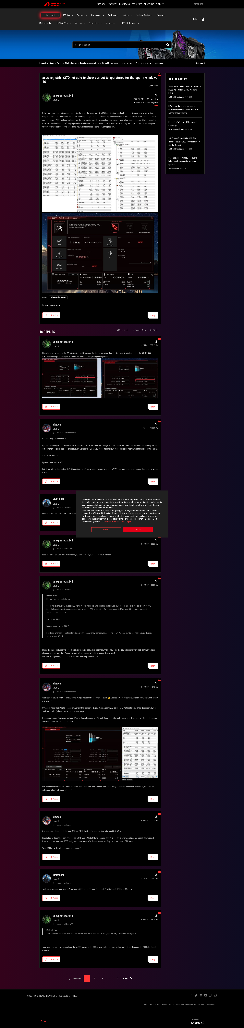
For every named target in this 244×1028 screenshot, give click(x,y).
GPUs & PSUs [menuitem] (62, 23)
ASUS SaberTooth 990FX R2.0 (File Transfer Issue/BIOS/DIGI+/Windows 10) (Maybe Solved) (184, 141)
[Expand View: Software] (86, 15)
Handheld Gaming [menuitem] (143, 15)
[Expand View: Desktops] (117, 15)
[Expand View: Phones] (165, 15)
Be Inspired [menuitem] (50, 15)
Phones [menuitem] (160, 15)
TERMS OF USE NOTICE (151, 1004)
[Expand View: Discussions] (103, 15)
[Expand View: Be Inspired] (58, 15)
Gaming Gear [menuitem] (94, 23)
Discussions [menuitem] (96, 15)
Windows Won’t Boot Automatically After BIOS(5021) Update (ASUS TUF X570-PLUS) (184, 89)
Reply (152, 315)
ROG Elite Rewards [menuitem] (129, 23)
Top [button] (44, 1021)
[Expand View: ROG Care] (72, 15)
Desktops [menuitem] (112, 15)
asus (47, 305)
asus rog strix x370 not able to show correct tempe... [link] (143, 63)
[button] (46, 315)
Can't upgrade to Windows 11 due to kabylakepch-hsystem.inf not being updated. (182, 161)
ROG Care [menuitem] (66, 15)
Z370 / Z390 (174, 113)
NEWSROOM (51, 996)
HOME (42, 996)
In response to (66, 433)
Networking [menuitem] (110, 23)
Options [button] (199, 63)
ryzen (58, 305)
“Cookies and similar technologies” (116, 522)
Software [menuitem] (81, 15)
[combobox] (122, 44)
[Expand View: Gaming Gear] (101, 23)
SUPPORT (160, 4)
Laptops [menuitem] (126, 15)
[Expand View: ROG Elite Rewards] (138, 23)
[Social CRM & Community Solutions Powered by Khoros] (197, 1022)
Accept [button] (137, 529)
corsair (52, 305)
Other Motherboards (110, 63)
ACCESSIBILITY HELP (68, 996)
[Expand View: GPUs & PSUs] (70, 23)
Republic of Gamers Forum (50, 63)
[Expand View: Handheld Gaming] (152, 15)
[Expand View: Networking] (117, 23)
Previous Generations (89, 63)
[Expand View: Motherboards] (52, 23)
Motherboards (71, 63)
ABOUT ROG (32, 996)
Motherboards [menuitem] (45, 23)
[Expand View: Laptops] (131, 15)
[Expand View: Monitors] (84, 23)
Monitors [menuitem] (78, 23)
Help (195, 19)
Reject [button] (106, 529)
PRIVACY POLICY (168, 1004)
